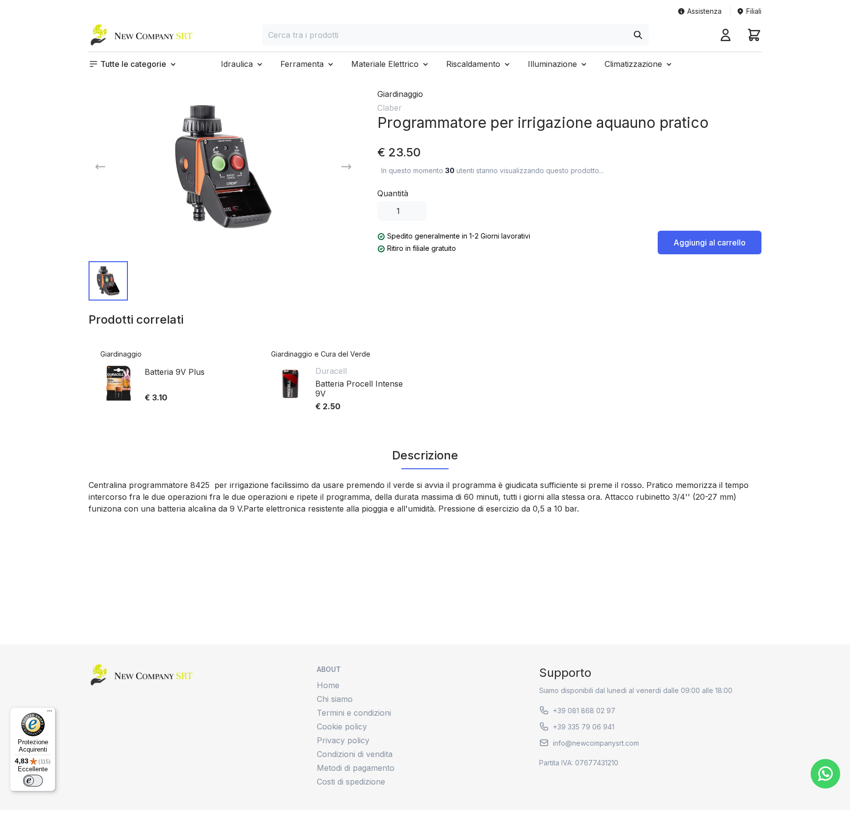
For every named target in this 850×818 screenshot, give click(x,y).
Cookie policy (342, 726)
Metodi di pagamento (356, 768)
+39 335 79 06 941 (583, 727)
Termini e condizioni (354, 713)
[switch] (33, 781)
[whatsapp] (825, 773)
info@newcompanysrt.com (596, 743)
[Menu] (50, 713)
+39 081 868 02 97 (584, 710)
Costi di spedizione (351, 782)
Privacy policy (343, 740)
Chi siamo (335, 699)
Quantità (392, 193)
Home (328, 685)
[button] (133, 64)
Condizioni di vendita (355, 754)
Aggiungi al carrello (709, 242)
